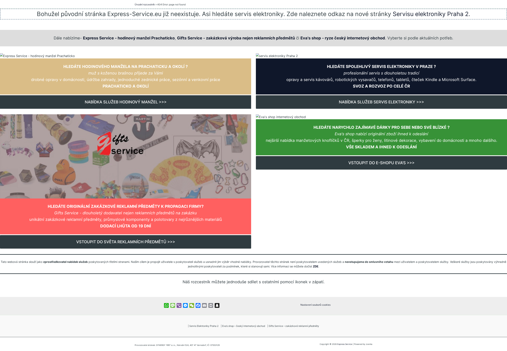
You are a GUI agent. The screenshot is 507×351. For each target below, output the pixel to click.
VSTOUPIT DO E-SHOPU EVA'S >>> (381, 162)
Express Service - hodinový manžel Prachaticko (129, 38)
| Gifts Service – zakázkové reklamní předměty (293, 325)
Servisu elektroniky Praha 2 (431, 13)
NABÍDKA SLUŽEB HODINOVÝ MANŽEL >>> (126, 102)
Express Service (344, 344)
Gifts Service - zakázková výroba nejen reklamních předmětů (236, 38)
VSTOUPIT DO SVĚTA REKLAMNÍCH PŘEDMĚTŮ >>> (125, 241)
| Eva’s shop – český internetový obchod (243, 325)
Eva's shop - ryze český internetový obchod (342, 38)
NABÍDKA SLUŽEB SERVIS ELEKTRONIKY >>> (381, 102)
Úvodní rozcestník (145, 4)
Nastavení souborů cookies (315, 304)
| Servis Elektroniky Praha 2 (203, 325)
